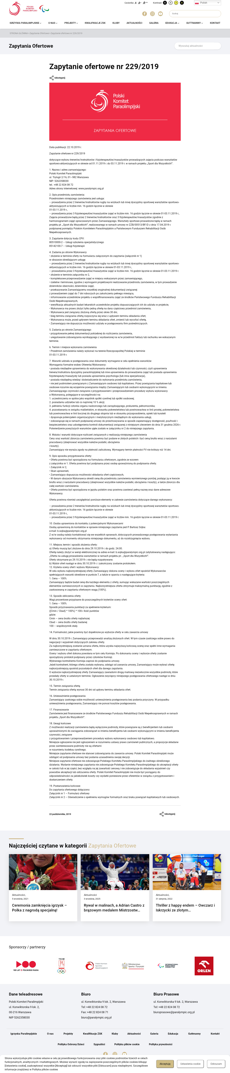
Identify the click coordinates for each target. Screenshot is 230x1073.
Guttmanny (193, 23)
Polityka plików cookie (127, 1044)
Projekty (70, 23)
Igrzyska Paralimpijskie (24, 23)
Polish (203, 2)
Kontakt (215, 23)
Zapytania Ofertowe (39, 33)
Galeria (153, 23)
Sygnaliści (99, 1044)
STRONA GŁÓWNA (19, 33)
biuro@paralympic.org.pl (96, 1017)
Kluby (116, 23)
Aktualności (134, 23)
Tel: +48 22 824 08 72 (94, 1007)
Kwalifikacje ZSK (95, 23)
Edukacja (171, 23)
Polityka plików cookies (45, 1069)
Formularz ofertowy (78, 793)
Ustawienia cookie (190, 1063)
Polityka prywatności (160, 1044)
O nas (51, 23)
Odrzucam (216, 1063)
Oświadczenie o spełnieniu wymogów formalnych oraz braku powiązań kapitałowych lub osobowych (123, 797)
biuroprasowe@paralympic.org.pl (174, 1012)
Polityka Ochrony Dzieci (71, 1044)
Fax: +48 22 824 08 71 (94, 1012)
